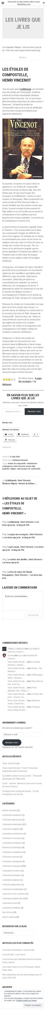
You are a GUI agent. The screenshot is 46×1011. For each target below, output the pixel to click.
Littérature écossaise (11, 838)
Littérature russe (9, 903)
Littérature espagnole (12, 861)
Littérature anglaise (11, 829)
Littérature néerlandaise (13, 889)
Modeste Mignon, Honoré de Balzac (18, 483)
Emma (11, 655)
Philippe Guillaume (16, 649)
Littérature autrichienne (12, 834)
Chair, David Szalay (11, 763)
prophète (5, 469)
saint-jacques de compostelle (28, 469)
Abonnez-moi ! (11, 742)
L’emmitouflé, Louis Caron (13, 954)
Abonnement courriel (14, 722)
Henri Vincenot (19, 466)
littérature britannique (11, 847)
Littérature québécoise (12, 898)
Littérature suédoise (11, 908)
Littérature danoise (10, 857)
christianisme (32, 464)
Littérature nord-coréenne (13, 894)
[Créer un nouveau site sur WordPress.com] (23, 3)
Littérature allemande (12, 820)
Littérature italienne (11, 880)
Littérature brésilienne (12, 843)
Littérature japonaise (11, 884)
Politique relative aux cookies (26, 1000)
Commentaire (33, 615)
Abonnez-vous (34, 411)
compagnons (7, 466)
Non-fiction (7, 912)
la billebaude (25, 89)
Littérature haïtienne (11, 871)
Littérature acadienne (12, 815)
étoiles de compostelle (17, 464)
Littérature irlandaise (11, 875)
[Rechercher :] (18, 933)
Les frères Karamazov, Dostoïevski (18, 950)
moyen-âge (30, 466)
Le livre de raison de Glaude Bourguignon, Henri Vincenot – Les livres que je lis (22, 575)
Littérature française (20, 460)
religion (13, 469)
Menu (22, 57)
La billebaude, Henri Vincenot (18, 480)
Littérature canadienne (12, 852)
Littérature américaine (12, 824)
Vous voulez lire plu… (17, 662)
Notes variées (8, 917)
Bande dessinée (9, 810)
